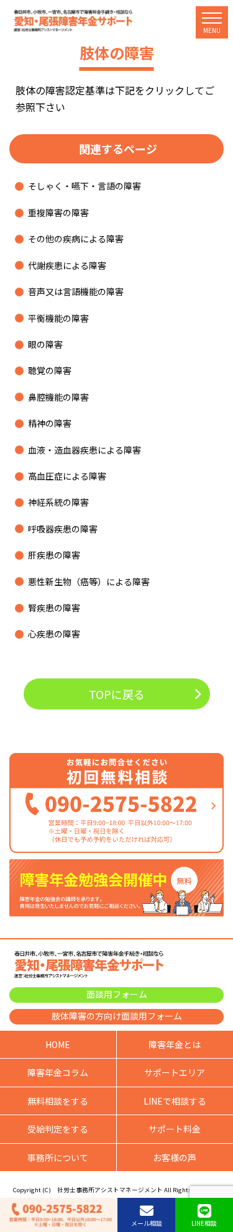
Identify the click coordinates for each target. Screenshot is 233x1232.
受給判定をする (57, 1129)
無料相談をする (57, 1101)
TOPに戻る (117, 694)
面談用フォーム (116, 994)
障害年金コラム (57, 1072)
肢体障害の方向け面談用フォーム (117, 1016)
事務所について (57, 1157)
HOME (57, 1044)
